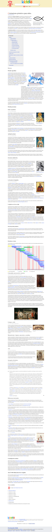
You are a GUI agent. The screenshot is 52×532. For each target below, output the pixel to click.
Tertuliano (22, 222)
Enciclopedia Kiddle (22, 519)
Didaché (26, 130)
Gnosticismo (10, 409)
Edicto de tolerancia (14, 32)
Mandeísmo (20, 414)
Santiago (11, 78)
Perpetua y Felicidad (20, 291)
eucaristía (17, 131)
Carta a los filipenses (30, 468)
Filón (19, 187)
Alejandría (13, 183)
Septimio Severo (39, 291)
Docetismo (10, 415)
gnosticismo (9, 169)
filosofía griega (11, 146)
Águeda (23, 293)
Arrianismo (10, 425)
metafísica (20, 197)
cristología (9, 209)
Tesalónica (35, 460)
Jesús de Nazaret (24, 81)
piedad (29, 120)
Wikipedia (21, 529)
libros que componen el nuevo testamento (35, 28)
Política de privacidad (23, 530)
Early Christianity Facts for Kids (18, 487)
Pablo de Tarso (38, 90)
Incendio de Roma (38, 31)
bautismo (13, 131)
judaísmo (22, 121)
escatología (18, 124)
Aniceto (41, 388)
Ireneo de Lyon (38, 171)
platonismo (35, 197)
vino (35, 176)
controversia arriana (21, 228)
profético (15, 81)
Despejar (36, 4)
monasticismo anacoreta (36, 343)
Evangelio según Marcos (19, 474)
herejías (30, 18)
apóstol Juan (40, 123)
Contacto (28, 530)
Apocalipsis (16, 450)
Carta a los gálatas (23, 468)
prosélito (34, 88)
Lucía (31, 293)
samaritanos (33, 90)
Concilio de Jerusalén (31, 98)
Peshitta (24, 455)
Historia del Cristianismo (12, 490)
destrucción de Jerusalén (19, 478)
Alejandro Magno (21, 183)
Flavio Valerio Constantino (20, 233)
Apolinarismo (10, 427)
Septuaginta (9, 187)
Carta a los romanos (25, 469)
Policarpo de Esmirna (38, 122)
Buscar (38, 5)
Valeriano (33, 216)
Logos (18, 415)
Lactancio (16, 223)
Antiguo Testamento (27, 418)
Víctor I (17, 174)
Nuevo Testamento (21, 435)
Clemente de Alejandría (21, 201)
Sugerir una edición (32, 523)
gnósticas (29, 163)
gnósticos (33, 367)
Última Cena (10, 328)
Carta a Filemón (18, 469)
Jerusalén (12, 77)
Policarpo (40, 172)
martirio (9, 18)
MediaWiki (33, 529)
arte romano (20, 353)
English (30, 6)
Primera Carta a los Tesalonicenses (20, 460)
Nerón (13, 286)
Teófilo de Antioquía (13, 152)
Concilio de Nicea (33, 32)
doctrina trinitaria (14, 209)
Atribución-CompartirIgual (23, 520)
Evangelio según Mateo (15, 477)
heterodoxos (14, 401)
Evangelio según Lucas (27, 478)
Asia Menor (25, 103)
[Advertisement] (26, 9)
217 (26, 201)
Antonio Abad (19, 216)
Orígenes (37, 222)
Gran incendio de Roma (16, 104)
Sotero (14, 389)
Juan (14, 78)
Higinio (33, 388)
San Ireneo (11, 395)
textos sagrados (15, 171)
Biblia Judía (29, 437)
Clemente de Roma (14, 129)
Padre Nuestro (21, 331)
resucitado (16, 84)
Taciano (9, 152)
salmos (22, 326)
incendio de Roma (23, 277)
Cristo (33, 171)
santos (9, 281)
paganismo (18, 121)
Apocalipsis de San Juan (26, 405)
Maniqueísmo (16, 414)
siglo (41, 481)
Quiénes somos (18, 530)
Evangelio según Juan (17, 481)
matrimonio (38, 176)
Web (24, 6)
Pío (36, 388)
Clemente (37, 192)
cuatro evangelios (27, 449)
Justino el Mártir (14, 144)
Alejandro (22, 387)
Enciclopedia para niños (11, 14)
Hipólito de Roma (29, 222)
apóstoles (9, 23)
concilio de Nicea (12, 244)
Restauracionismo (11, 500)
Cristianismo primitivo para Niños (12, 521)
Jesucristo (26, 419)
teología (22, 166)
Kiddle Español (10, 530)
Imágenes (27, 6)
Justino (43, 172)
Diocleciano (29, 218)
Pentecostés (23, 76)
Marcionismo (10, 417)
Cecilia (19, 293)
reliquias (27, 289)
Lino (28, 379)
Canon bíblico (13, 432)
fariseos (42, 477)
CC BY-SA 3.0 (21, 529)
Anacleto (30, 380)
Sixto (10, 388)
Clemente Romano (16, 285)
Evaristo (17, 387)
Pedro (9, 78)
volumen (9, 436)
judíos (29, 87)
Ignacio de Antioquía (20, 128)
